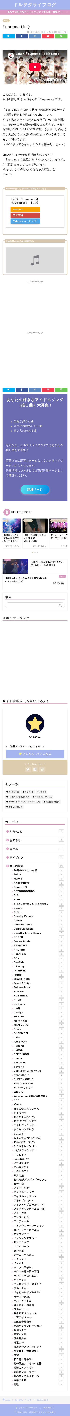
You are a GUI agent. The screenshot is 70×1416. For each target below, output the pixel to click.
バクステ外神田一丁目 (38, 1271)
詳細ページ (35, 489)
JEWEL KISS (38, 979)
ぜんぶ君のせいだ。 (38, 1142)
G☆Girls (38, 962)
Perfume (38, 1046)
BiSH (38, 899)
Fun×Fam (38, 954)
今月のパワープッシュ (43, 797)
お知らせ (36, 840)
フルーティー (38, 1288)
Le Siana (38, 1004)
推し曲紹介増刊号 (52, 802)
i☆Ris (38, 975)
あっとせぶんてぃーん (38, 1108)
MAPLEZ (38, 1016)
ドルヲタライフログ (35, 4)
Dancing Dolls (38, 924)
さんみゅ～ (38, 1133)
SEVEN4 (38, 1066)
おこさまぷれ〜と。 (38, 1117)
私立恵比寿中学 (38, 1359)
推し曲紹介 (36, 866)
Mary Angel (38, 1021)
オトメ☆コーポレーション (38, 1225)
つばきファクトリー (38, 1150)
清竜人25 (38, 1342)
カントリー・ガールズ (38, 1229)
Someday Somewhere (38, 1071)
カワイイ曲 (29, 792)
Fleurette (38, 950)
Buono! (38, 908)
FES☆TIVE (38, 945)
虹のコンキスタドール (38, 1376)
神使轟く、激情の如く (38, 1351)
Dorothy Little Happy (38, 933)
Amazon (18, 209)
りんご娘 (38, 1175)
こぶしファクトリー (38, 1125)
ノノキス (38, 1263)
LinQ (6, 21)
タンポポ (38, 1250)
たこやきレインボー (38, 1146)
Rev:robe (38, 1062)
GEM (38, 958)
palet (38, 1037)
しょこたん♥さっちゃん (38, 1138)
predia (38, 1058)
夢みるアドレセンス (38, 1313)
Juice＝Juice (38, 987)
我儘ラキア (38, 1330)
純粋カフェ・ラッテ (38, 1372)
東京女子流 (38, 1334)
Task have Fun (38, 1083)
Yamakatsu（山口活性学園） (38, 1096)
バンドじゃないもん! (38, 1275)
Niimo (38, 1029)
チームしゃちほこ (38, 1254)
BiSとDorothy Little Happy (38, 903)
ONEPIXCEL (38, 1033)
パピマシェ (38, 1280)
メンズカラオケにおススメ (19, 797)
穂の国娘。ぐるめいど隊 (38, 1363)
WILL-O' (38, 1092)
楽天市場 (18, 215)
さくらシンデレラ (38, 1129)
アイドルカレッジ (38, 1192)
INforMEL (38, 970)
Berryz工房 (38, 887)
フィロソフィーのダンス (38, 1284)
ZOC (38, 1100)
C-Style (38, 912)
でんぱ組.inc (38, 1158)
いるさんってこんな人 (37, 753)
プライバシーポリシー (28, 1408)
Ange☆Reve (38, 883)
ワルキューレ (38, 1309)
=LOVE (38, 878)
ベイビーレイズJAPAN (38, 1292)
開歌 (38, 1384)
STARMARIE (38, 1075)
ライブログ (36, 857)
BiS (38, 895)
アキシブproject (38, 1200)
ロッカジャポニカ (38, 1305)
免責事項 (47, 1408)
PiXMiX (38, 1050)
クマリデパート (38, 1234)
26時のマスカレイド (38, 870)
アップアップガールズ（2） (38, 1204)
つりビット (38, 1154)
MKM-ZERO (38, 1025)
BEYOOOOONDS (38, 891)
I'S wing (38, 966)
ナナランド (38, 1259)
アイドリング (38, 1188)
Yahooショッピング (25, 221)
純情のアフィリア (38, 1367)
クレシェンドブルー (38, 1238)
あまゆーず (38, 1113)
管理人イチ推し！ (15, 807)
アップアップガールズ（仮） (38, 1209)
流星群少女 (38, 1338)
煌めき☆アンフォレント (38, 1346)
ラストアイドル (38, 1301)
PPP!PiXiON (38, 1054)
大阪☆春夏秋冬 (38, 1321)
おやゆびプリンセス (38, 1121)
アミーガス (38, 1213)
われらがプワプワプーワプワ (38, 1179)
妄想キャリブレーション (38, 1326)
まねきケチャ (38, 1167)
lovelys (38, 1012)
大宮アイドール (38, 1317)
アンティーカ (38, 1221)
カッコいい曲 (14, 792)
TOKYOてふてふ (38, 1087)
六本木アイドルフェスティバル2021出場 (24, 802)
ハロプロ (42, 792)
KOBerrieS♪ (38, 995)
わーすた (38, 1183)
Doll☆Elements (38, 929)
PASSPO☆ (38, 1041)
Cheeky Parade (38, 916)
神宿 (38, 1355)
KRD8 (38, 1000)
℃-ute (38, 1104)
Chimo (38, 920)
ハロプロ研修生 (38, 1267)
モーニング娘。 (38, 1296)
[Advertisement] (35, 305)
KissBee (38, 991)
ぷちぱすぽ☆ (38, 1163)
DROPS (38, 937)
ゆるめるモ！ (38, 1171)
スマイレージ (38, 1246)
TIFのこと (36, 831)
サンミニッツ (38, 1242)
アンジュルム (38, 1217)
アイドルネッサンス (38, 1196)
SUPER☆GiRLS (38, 1079)
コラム (36, 848)
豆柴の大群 (38, 1380)
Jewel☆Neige (38, 983)
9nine (38, 874)
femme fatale (38, 941)
